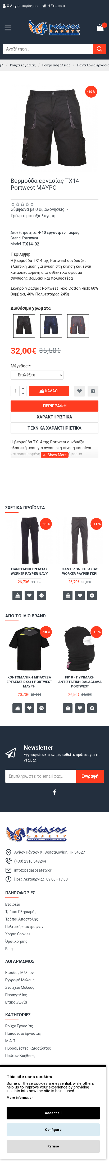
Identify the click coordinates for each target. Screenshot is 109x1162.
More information (20, 1098)
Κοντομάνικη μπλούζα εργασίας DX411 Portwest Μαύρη (29, 681)
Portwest (30, 238)
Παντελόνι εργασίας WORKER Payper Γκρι (80, 571)
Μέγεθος (19, 365)
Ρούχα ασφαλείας (56, 65)
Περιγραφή (54, 405)
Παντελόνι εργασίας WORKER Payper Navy (29, 571)
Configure (53, 1130)
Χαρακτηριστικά (54, 417)
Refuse (53, 1146)
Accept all (53, 1113)
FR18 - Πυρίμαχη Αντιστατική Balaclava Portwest (80, 681)
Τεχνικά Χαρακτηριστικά (54, 428)
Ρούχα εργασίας (23, 65)
